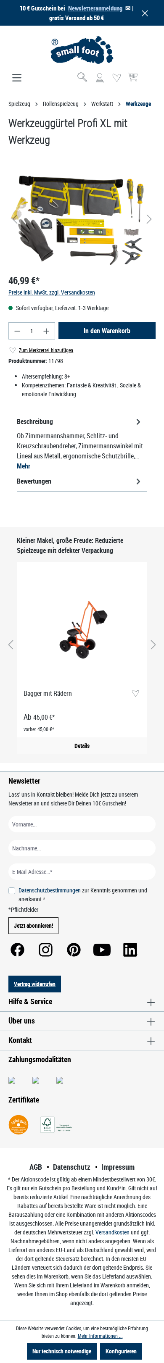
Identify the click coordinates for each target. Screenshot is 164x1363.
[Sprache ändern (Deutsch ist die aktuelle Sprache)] (149, 80)
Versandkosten (112, 1232)
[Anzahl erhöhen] (47, 330)
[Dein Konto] (99, 78)
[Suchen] (82, 78)
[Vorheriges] (14, 219)
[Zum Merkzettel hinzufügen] (135, 694)
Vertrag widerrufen (35, 984)
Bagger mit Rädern (48, 693)
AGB (35, 1167)
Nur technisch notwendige (61, 1351)
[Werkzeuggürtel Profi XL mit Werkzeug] (82, 219)
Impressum (118, 1167)
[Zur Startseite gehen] (82, 50)
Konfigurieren (121, 1351)
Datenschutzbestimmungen (50, 890)
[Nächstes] (149, 219)
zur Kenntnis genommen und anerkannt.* (83, 894)
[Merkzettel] (116, 78)
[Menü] (16, 78)
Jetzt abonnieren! (33, 925)
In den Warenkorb (107, 330)
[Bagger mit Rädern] (82, 626)
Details (82, 746)
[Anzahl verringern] (17, 330)
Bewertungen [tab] (34, 481)
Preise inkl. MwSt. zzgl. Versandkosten (51, 292)
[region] (82, 219)
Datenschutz (71, 1167)
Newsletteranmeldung (95, 8)
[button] (143, 13)
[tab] (80, 443)
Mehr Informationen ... (100, 1335)
